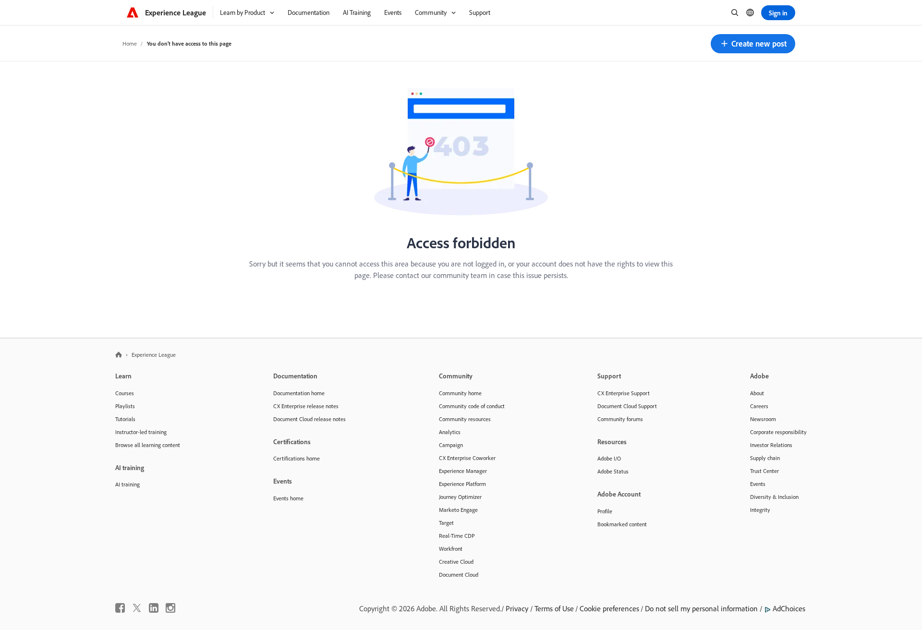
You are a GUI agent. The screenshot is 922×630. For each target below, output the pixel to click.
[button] (753, 43)
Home (129, 43)
